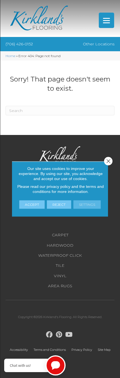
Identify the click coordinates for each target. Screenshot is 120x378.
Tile (60, 265)
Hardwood (60, 245)
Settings (87, 204)
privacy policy (58, 186)
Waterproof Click (60, 255)
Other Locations (98, 43)
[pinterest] (59, 334)
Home (10, 56)
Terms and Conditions (49, 350)
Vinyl (60, 275)
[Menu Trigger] (106, 20)
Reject (59, 204)
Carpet (60, 234)
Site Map (104, 350)
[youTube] (69, 334)
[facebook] (49, 334)
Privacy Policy (81, 350)
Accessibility (19, 350)
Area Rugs (60, 285)
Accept (32, 204)
